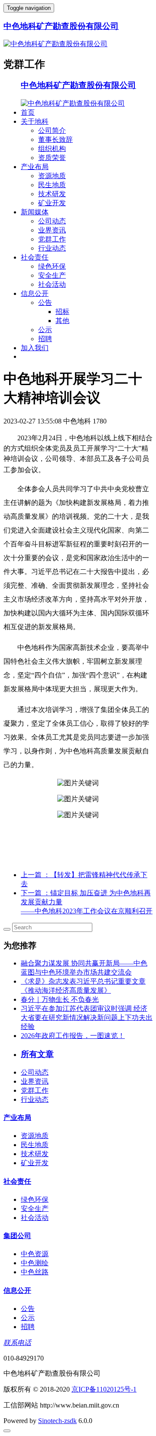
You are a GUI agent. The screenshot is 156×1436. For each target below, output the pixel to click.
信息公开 (35, 293)
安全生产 (52, 275)
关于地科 (35, 121)
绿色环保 (52, 266)
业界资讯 (52, 230)
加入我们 (35, 347)
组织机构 (52, 148)
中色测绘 (35, 1263)
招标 (62, 311)
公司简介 (52, 130)
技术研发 (52, 194)
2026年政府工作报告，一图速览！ (73, 1035)
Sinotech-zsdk (57, 1420)
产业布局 (35, 166)
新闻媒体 (35, 212)
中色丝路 (35, 1272)
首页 (28, 112)
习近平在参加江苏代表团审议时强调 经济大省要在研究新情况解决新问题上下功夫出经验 (87, 1017)
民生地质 (52, 184)
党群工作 (52, 239)
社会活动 (52, 284)
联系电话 (17, 1342)
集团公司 (17, 1235)
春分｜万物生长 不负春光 (60, 999)
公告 (45, 302)
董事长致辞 (55, 139)
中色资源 (35, 1253)
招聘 (45, 338)
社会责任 (35, 257)
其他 (62, 320)
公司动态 (52, 221)
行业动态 (52, 248)
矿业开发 (52, 203)
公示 (45, 329)
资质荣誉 (52, 157)
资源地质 (52, 175)
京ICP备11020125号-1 (104, 1389)
